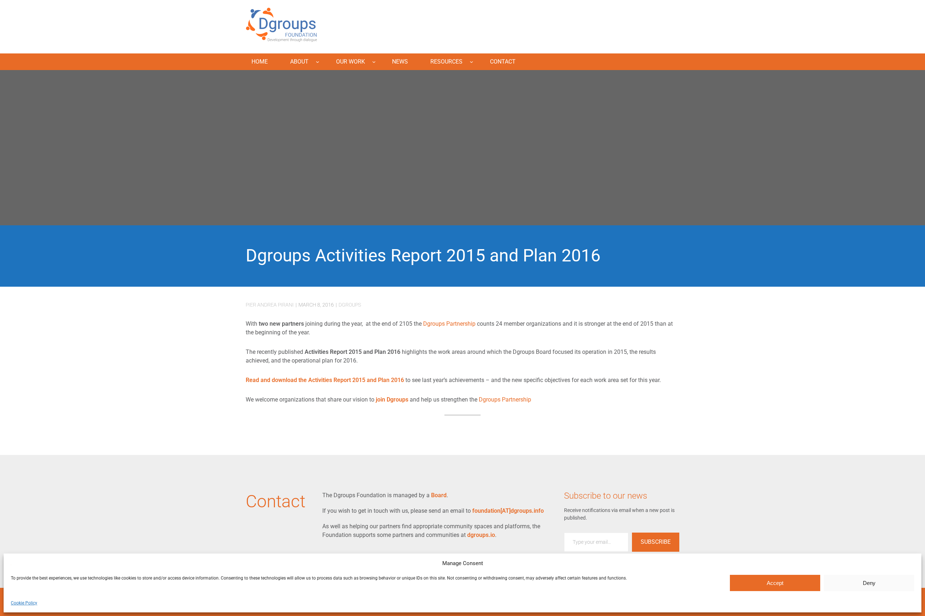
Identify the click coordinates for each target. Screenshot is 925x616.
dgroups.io (481, 535)
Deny (869, 583)
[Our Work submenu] (374, 62)
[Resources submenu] (471, 62)
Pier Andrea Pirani (270, 305)
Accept (775, 583)
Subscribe (656, 541)
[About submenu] (317, 62)
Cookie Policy (24, 603)
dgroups (350, 305)
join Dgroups (392, 399)
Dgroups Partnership (449, 323)
